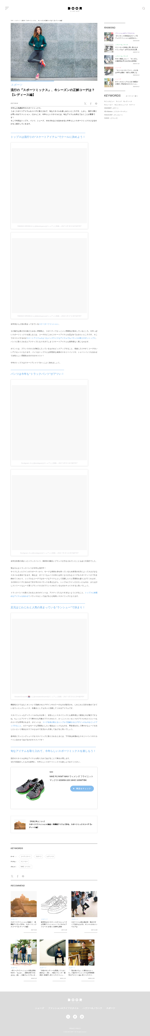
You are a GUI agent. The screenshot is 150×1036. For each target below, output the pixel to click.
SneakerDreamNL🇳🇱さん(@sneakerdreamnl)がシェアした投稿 (38, 697)
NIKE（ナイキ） (26, 866)
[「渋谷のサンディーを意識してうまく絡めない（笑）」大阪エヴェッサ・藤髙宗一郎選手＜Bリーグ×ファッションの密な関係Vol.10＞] (53, 953)
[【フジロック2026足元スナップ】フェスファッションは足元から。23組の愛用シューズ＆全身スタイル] (108, 36)
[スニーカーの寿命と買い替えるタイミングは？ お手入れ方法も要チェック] (108, 48)
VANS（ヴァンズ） (111, 118)
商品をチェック (83, 789)
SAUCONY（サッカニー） (114, 115)
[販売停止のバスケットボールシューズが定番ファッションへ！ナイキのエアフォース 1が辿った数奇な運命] (54, 904)
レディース (50, 856)
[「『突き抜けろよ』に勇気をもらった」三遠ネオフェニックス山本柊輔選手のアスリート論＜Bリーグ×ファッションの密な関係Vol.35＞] (81, 953)
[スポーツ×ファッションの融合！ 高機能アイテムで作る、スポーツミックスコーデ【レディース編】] (24, 904)
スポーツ (17, 20)
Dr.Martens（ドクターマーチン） (116, 111)
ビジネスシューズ (121, 105)
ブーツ (132, 105)
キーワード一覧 (131, 96)
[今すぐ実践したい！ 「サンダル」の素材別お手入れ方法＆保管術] (108, 59)
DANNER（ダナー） (112, 108)
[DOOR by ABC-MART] (75, 9)
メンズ (119, 101)
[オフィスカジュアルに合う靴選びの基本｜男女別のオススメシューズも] (108, 82)
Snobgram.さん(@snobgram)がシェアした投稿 (38, 463)
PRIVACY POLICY (75, 1028)
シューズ (39, 1008)
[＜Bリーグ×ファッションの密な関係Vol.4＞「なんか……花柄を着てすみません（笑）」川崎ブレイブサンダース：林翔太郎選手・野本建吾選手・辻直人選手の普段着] (24, 953)
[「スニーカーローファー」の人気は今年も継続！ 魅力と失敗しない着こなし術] (108, 71)
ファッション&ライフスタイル (63, 1008)
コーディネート (26, 856)
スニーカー (24, 861)
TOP (12, 20)
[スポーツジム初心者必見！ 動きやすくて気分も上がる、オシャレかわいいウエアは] (84, 904)
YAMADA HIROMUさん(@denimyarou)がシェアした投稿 (38, 226)
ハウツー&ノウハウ (92, 1008)
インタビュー (109, 101)
